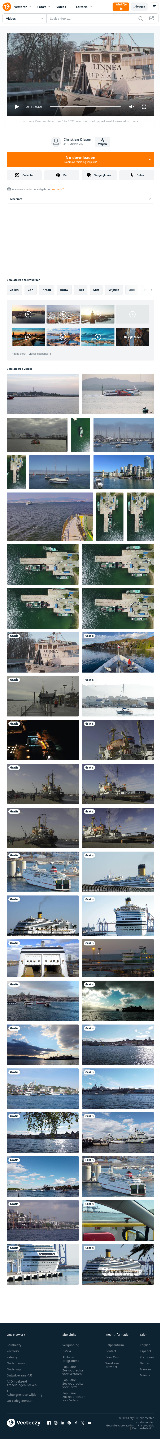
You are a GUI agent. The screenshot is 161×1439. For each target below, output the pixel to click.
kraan (47, 288)
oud (132, 288)
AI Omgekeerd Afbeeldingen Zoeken (22, 1381)
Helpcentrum (114, 1343)
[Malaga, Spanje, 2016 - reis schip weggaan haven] (43, 1262)
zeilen (14, 288)
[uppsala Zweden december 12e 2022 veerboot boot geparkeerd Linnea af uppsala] (43, 650)
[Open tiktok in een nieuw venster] (76, 1421)
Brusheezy (14, 1343)
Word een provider (112, 1363)
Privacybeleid (143, 1423)
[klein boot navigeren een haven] (118, 694)
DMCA (66, 1349)
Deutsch (142, 1361)
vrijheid (113, 288)
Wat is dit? (58, 189)
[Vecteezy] (7, 7)
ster (96, 288)
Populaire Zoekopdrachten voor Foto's (73, 1381)
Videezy (12, 1355)
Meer (140, 1373)
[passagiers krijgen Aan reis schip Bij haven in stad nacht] (43, 738)
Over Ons (112, 1355)
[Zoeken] (140, 18)
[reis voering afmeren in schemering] (118, 957)
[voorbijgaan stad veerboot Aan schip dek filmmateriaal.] (50, 515)
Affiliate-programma (70, 1357)
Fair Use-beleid (138, 1426)
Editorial (82, 7)
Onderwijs (14, 1367)
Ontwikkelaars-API (19, 1373)
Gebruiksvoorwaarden (117, 1423)
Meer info (16, 197)
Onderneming (17, 1361)
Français (142, 1367)
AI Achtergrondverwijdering (24, 1391)
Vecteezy (13, 1349)
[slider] (85, 106)
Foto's (41, 7)
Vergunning (70, 1343)
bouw (64, 288)
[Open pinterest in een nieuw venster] (69, 1421)
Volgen (102, 144)
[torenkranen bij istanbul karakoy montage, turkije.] (43, 1219)
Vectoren (20, 7)
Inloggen (139, 6)
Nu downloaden (80, 159)
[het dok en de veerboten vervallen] (43, 1043)
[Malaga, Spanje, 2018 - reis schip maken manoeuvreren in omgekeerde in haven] (43, 870)
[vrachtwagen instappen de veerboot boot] (43, 957)
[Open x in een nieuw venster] (82, 1421)
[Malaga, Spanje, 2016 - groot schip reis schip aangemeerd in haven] (118, 1262)
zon (30, 288)
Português (144, 1355)
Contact (110, 1349)
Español (142, 1349)
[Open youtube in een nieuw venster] (89, 1421)
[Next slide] (144, 288)
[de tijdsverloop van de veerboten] (118, 999)
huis (81, 288)
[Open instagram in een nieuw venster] (55, 1421)
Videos (61, 7)
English (142, 1343)
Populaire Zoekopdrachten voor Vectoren (73, 1368)
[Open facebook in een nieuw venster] (49, 1421)
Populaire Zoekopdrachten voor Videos (73, 1394)
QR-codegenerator (20, 1399)
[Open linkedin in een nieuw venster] (62, 1421)
